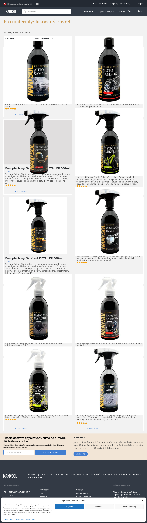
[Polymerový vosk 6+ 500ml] (109, 380)
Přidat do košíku (22, 192)
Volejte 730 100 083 (31, 4)
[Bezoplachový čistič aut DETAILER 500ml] (38, 225)
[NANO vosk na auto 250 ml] (38, 308)
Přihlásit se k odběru (50, 452)
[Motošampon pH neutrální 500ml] (109, 70)
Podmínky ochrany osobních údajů (24, 519)
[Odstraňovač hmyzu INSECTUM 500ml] (109, 221)
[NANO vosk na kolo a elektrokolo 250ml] (38, 380)
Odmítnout (99, 507)
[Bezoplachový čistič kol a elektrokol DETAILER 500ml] (109, 142)
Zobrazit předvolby (129, 507)
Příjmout (69, 507)
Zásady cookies (8, 519)
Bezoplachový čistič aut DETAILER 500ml (33, 258)
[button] (142, 500)
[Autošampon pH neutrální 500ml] (38, 70)
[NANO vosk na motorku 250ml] (109, 308)
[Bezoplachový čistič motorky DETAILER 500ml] (38, 142)
